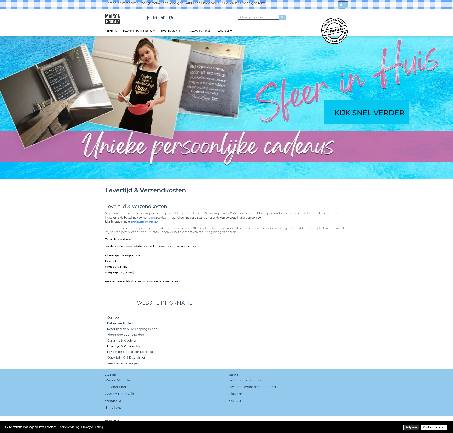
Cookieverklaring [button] (68, 427)
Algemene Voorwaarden (125, 334)
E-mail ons (113, 407)
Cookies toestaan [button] (433, 427)
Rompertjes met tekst (245, 380)
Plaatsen (235, 393)
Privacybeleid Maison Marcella (130, 352)
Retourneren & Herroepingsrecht (132, 329)
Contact (113, 317)
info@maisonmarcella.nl (145, 221)
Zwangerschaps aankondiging (252, 387)
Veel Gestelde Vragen (123, 363)
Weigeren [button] (411, 427)
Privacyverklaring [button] (92, 427)
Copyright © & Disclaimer (126, 357)
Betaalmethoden (120, 323)
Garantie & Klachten (122, 340)
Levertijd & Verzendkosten (127, 346)
